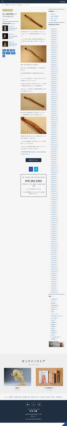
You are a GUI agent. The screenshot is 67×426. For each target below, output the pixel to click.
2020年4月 (53, 184)
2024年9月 (53, 75)
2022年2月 (53, 138)
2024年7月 (53, 79)
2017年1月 (53, 264)
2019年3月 (53, 212)
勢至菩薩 (53, 332)
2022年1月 (53, 140)
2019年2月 (53, 214)
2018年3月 (53, 237)
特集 (37, 397)
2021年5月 (53, 157)
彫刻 (11, 50)
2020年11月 (54, 170)
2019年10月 (54, 197)
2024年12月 (54, 69)
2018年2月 (53, 239)
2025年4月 (53, 60)
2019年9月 (53, 199)
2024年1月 (53, 92)
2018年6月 (53, 231)
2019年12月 (54, 193)
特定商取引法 (59, 397)
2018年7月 (53, 229)
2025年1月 (53, 66)
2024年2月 (53, 90)
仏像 (52, 320)
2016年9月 (53, 273)
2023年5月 (53, 109)
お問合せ (53, 397)
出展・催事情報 (54, 16)
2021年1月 (53, 165)
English (64, 1)
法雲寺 (52, 335)
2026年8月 (53, 29)
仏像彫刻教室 (54, 305)
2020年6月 (53, 180)
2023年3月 (53, 111)
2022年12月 (54, 117)
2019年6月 (53, 205)
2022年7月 (53, 128)
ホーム (2, 4)
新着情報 (7, 4)
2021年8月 (53, 151)
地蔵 (52, 311)
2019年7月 (53, 203)
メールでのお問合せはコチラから (33, 189)
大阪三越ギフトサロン (56, 316)
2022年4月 (53, 134)
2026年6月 (53, 33)
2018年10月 (54, 222)
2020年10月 (54, 172)
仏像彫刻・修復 (17, 397)
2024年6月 (53, 81)
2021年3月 (53, 161)
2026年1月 (53, 43)
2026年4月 (53, 37)
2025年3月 (53, 62)
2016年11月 (54, 269)
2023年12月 (54, 94)
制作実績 (33, 397)
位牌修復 (53, 339)
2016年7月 (53, 277)
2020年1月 (53, 191)
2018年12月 (54, 218)
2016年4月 (53, 281)
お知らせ (53, 14)
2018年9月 (53, 224)
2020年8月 (53, 176)
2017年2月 (53, 262)
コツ (4, 53)
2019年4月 (53, 210)
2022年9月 (53, 123)
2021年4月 (53, 159)
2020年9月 (53, 174)
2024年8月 (53, 77)
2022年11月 (54, 119)
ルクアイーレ (54, 313)
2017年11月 (54, 246)
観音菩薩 (53, 330)
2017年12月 (54, 243)
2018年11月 (54, 220)
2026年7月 (53, 31)
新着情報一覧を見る (33, 160)
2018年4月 (53, 235)
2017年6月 (53, 256)
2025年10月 (54, 48)
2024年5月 (53, 83)
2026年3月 (53, 39)
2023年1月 (53, 115)
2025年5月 (53, 58)
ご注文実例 (41, 397)
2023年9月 (53, 100)
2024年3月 (53, 88)
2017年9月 (53, 250)
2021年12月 (54, 142)
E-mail (34, 416)
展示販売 (53, 303)
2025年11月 (54, 45)
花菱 (4, 56)
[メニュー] (2, 1)
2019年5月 (53, 208)
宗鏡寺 (52, 328)
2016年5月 (53, 279)
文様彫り (13, 53)
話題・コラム (54, 18)
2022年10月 (54, 121)
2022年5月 (53, 132)
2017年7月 (53, 254)
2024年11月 (54, 71)
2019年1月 (53, 216)
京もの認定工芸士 (55, 337)
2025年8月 (53, 52)
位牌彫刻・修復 (26, 397)
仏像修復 (53, 322)
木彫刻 (4, 50)
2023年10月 (54, 98)
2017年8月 (53, 252)
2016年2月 (53, 286)
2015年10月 (54, 292)
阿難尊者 (53, 324)
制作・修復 (12, 4)
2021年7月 (53, 153)
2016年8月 (53, 275)
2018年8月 (53, 227)
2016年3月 (53, 283)
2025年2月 (53, 64)
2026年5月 (53, 35)
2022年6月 (53, 130)
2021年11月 (54, 144)
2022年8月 (53, 125)
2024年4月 (53, 85)
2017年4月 (53, 260)
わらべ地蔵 (53, 318)
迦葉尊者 (53, 326)
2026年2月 (53, 41)
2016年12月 (54, 267)
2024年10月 (54, 73)
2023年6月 (53, 106)
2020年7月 (53, 178)
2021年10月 (54, 147)
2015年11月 (54, 290)
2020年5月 (53, 182)
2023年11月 (54, 96)
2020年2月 (53, 189)
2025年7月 (53, 54)
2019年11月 (54, 195)
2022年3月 (53, 136)
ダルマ (52, 301)
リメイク (8, 53)
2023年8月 (53, 102)
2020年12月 (54, 168)
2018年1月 (53, 241)
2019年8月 (53, 201)
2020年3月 (53, 187)
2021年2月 (53, 163)
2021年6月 (53, 155)
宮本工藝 (53, 307)
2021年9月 (53, 149)
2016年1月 (53, 288)
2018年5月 (53, 233)
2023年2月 (53, 113)
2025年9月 (53, 50)
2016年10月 (54, 271)
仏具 (8, 50)
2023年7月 (53, 104)
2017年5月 (53, 258)
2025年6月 (53, 56)
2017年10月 (54, 248)
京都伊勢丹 (53, 299)
